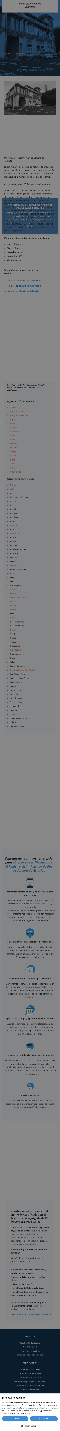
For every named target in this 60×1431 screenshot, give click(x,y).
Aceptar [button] (15, 1419)
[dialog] (30, 1412)
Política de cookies (38, 1413)
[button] (30, 1426)
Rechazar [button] (44, 1419)
